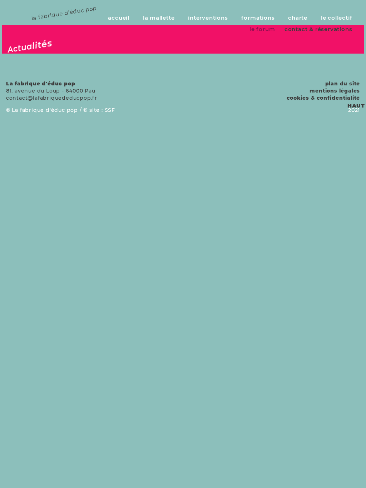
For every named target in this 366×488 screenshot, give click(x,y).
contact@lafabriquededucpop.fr (51, 98)
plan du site (342, 83)
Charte (297, 17)
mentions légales (335, 91)
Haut (356, 105)
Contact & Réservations (318, 29)
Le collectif (336, 17)
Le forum (262, 29)
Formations (257, 17)
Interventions (208, 17)
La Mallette (159, 17)
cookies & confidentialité (323, 98)
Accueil (118, 17)
